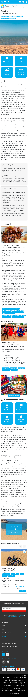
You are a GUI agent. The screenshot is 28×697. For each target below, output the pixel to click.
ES (3, 654)
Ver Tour (22, 591)
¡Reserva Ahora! (14, 395)
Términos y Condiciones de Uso (14, 616)
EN (7, 654)
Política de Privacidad (19, 615)
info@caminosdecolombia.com (10, 646)
